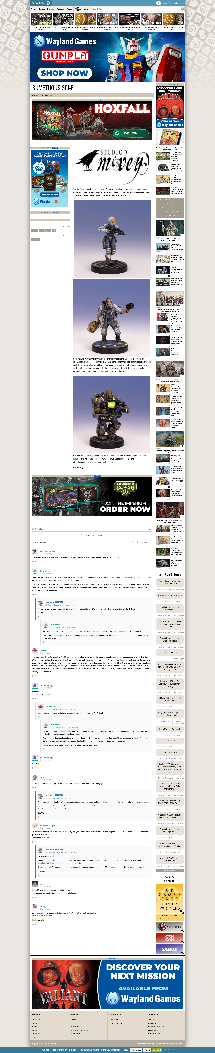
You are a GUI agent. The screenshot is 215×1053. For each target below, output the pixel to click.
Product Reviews (76, 1034)
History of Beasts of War (156, 1027)
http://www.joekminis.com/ (42, 916)
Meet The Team (153, 1023)
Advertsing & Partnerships (79, 1030)
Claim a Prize (114, 1020)
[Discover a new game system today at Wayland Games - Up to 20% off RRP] (92, 515)
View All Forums (169, 871)
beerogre (50, 95)
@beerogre (114, 867)
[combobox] (138, 9)
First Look (35, 231)
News (33, 9)
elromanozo (45, 651)
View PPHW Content (170, 216)
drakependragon (47, 826)
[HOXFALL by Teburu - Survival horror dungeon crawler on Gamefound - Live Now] (92, 139)
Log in (182, 3)
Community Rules (154, 1034)
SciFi (54, 231)
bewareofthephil (47, 551)
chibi (42, 884)
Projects (50, 9)
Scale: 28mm (35, 240)
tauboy (43, 777)
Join (176, 3)
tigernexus (45, 571)
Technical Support (115, 1023)
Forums (60, 9)
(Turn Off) (97, 100)
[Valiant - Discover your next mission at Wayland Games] (170, 128)
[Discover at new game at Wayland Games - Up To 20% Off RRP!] (49, 206)
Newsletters (75, 1027)
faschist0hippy (47, 685)
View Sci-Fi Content (169, 204)
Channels (35, 1023)
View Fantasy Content (169, 208)
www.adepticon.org (170, 927)
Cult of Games (36, 1020)
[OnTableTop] (41, 3)
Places (69, 9)
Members (74, 1023)
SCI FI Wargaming (45, 231)
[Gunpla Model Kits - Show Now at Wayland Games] (107, 57)
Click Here (169, 915)
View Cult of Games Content (169, 200)
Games (42, 9)
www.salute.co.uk (170, 949)
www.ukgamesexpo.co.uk (170, 899)
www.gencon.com (170, 938)
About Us (151, 1020)
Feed (171, 3)
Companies (36, 1034)
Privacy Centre (153, 1030)
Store (165, 3)
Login (149, 529)
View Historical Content (170, 212)
